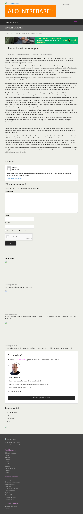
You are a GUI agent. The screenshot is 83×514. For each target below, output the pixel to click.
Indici (8, 415)
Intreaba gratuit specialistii (41, 397)
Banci (7, 455)
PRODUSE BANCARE (14, 28)
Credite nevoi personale (12, 482)
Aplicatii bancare (10, 493)
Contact (7, 509)
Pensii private (9, 499)
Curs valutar (10, 418)
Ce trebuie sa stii (12, 412)
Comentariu (9, 191)
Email (7, 223)
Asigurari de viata (10, 497)
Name (7, 215)
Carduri (7, 466)
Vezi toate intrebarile (14, 391)
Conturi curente (10, 491)
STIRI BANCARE (12, 22)
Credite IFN (8, 495)
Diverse (7, 285)
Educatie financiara (11, 453)
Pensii (7, 462)
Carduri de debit (10, 484)
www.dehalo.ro (17, 445)
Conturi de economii (11, 488)
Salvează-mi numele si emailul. (17, 231)
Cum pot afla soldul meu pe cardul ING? (22, 387)
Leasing (7, 459)
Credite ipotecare (10, 480)
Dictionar (9, 422)
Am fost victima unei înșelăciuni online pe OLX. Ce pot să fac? (29, 384)
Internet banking (10, 468)
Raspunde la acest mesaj (14, 178)
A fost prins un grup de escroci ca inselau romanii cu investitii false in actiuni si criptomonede (38, 348)
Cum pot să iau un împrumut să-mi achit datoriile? (25, 381)
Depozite (8, 486)
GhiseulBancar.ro (41, 360)
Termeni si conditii (11, 506)
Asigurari (8, 457)
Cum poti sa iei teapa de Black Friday (18, 287)
